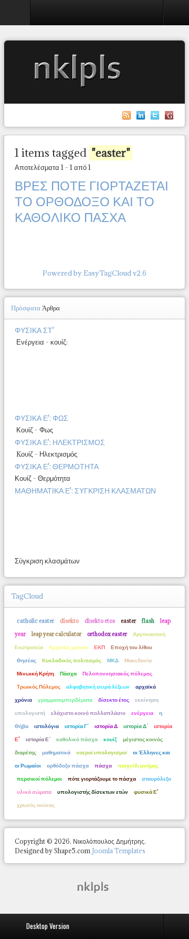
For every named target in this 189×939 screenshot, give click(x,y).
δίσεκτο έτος (113, 699)
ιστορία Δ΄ (135, 726)
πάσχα (103, 765)
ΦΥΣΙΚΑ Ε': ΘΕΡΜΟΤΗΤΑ (57, 466)
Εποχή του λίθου (131, 647)
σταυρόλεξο (156, 778)
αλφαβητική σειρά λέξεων (98, 686)
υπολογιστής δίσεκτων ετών (92, 791)
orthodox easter (107, 634)
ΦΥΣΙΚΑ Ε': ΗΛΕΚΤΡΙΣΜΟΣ (60, 442)
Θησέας (26, 660)
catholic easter (35, 620)
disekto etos (100, 620)
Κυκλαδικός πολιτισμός (71, 660)
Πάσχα (68, 673)
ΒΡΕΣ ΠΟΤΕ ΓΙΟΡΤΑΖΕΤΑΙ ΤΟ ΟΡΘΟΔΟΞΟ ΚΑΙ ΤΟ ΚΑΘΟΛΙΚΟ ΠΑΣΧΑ (92, 201)
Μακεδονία (138, 660)
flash (148, 620)
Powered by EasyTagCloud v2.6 (94, 273)
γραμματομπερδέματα (65, 699)
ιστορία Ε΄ (38, 739)
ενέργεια (142, 712)
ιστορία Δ (106, 726)
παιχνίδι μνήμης (138, 765)
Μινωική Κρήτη (35, 673)
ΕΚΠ (99, 647)
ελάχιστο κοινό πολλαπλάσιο (88, 712)
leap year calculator (56, 634)
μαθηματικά (56, 752)
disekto (69, 620)
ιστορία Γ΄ (77, 726)
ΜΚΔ (113, 660)
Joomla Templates (118, 851)
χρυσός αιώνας (36, 805)
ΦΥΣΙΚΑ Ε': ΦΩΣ (41, 418)
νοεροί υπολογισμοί (101, 752)
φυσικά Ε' (146, 791)
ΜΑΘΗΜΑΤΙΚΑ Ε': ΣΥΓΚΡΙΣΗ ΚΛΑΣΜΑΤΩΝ (85, 491)
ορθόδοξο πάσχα (68, 765)
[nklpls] (94, 886)
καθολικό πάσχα (77, 739)
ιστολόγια (46, 726)
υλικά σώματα (34, 791)
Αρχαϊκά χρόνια (68, 647)
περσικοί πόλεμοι (39, 778)
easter (128, 620)
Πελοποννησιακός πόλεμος (117, 673)
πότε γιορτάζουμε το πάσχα (102, 778)
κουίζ (110, 739)
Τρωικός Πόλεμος (38, 686)
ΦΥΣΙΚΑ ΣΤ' (34, 330)
